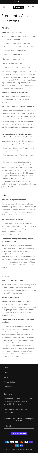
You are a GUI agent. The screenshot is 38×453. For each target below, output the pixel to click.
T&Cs (6, 377)
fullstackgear (15, 449)
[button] (4, 7)
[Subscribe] (31, 426)
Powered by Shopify (25, 449)
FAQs (6, 373)
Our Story (8, 387)
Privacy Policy (9, 382)
